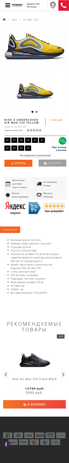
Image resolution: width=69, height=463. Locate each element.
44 (21, 148)
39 (28, 140)
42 (7, 148)
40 (35, 140)
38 (21, 140)
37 (14, 140)
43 (14, 148)
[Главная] (4, 19)
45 (28, 148)
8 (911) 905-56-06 (63, 5)
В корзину (54, 163)
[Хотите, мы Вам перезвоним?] (6, 444)
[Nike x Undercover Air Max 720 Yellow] (34, 46)
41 (42, 140)
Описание (10, 229)
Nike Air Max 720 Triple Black (34, 379)
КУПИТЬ (20, 163)
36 (7, 140)
